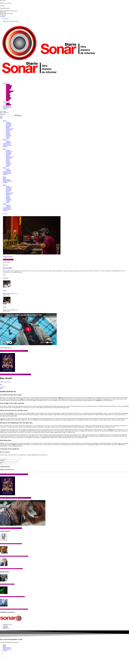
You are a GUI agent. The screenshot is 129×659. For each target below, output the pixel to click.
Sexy (1, 384)
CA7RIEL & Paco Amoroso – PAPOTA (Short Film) (15, 374)
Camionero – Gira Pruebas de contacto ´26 (7, 584)
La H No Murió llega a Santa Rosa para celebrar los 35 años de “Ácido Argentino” (14, 609)
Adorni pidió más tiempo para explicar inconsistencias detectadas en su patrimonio (14, 556)
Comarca (4, 290)
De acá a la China (8, 259)
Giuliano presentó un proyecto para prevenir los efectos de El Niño (11, 568)
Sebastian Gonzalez (7, 256)
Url (1, 463)
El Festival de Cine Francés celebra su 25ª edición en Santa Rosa (11, 543)
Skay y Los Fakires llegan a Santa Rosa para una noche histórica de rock (12, 596)
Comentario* (3, 459)
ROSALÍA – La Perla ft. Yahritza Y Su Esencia (14, 351)
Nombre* (2, 460)
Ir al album (2, 16)
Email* (1, 462)
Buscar (18, 115)
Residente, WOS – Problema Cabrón (11, 528)
